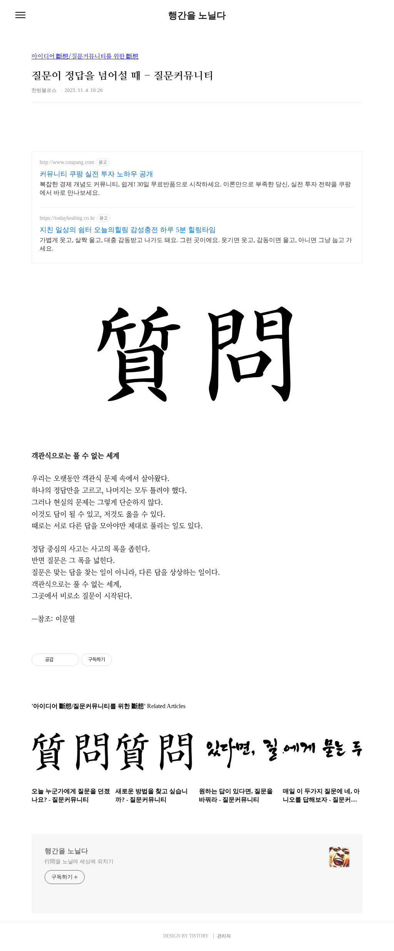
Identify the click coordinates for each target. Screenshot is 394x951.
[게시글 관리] (70, 659)
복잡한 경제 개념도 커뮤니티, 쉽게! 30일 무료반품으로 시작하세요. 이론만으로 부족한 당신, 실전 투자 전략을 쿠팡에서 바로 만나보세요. (195, 188)
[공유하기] (60, 659)
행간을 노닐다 (197, 15)
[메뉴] (20, 15)
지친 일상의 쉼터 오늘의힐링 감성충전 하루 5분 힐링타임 (128, 230)
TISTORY (199, 936)
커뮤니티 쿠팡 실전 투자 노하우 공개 (96, 174)
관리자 (224, 936)
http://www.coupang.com (67, 162)
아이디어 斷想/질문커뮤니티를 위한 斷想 (85, 56)
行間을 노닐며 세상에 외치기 (79, 861)
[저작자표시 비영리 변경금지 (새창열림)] (122, 660)
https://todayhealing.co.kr (67, 218)
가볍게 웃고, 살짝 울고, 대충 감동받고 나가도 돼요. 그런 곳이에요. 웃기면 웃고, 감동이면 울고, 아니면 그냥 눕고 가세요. (196, 244)
